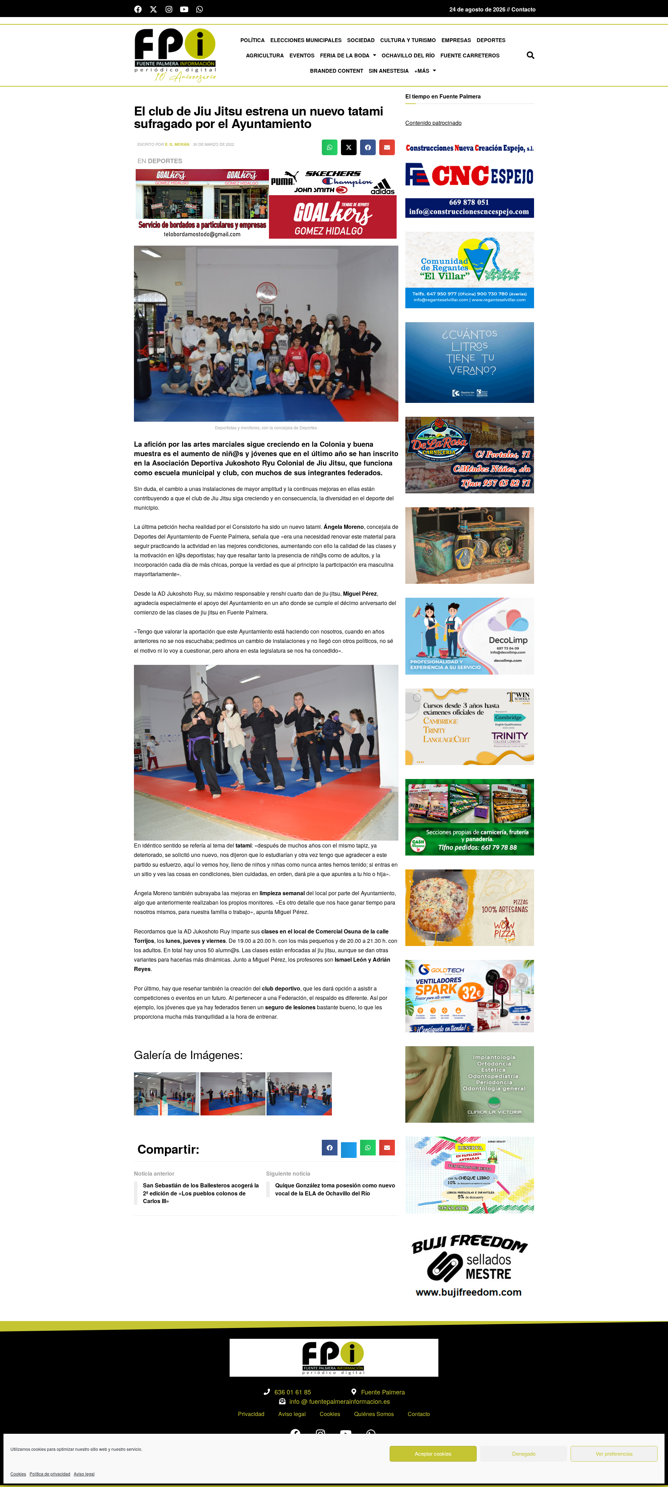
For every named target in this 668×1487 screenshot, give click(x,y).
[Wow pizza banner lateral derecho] (469, 907)
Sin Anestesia (389, 70)
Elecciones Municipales (306, 40)
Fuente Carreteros (470, 55)
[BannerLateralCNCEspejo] (469, 179)
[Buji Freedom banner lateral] (469, 1265)
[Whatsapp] (199, 9)
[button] (531, 55)
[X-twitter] (153, 9)
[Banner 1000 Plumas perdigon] (469, 545)
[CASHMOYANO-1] (469, 816)
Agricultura (265, 55)
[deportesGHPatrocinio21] (266, 203)
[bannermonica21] (469, 635)
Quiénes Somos (374, 1414)
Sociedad (361, 40)
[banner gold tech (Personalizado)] (469, 995)
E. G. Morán (177, 144)
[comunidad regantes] (469, 269)
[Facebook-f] (138, 9)
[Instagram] (168, 9)
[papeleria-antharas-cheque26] (469, 1174)
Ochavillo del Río (408, 55)
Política (252, 40)
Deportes (491, 40)
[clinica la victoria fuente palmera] (469, 1084)
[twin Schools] (469, 726)
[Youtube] (184, 9)
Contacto (419, 1414)
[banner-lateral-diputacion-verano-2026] (469, 362)
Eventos (302, 55)
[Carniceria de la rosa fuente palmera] (469, 454)
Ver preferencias (614, 1453)
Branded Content (336, 70)
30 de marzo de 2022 (213, 144)
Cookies (18, 1474)
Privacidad (251, 1414)
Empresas (456, 40)
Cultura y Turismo (408, 40)
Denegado (523, 1453)
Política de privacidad (50, 1474)
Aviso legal (84, 1474)
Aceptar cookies (433, 1453)
